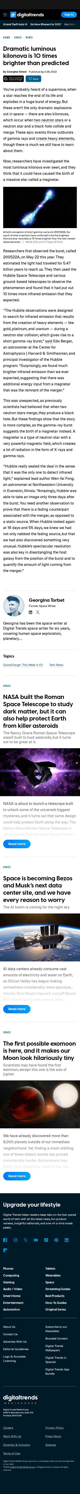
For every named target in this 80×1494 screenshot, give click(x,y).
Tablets (50, 1269)
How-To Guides (56, 1303)
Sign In (69, 15)
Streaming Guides (57, 1289)
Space (49, 1282)
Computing (11, 1276)
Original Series (55, 1310)
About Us (9, 1327)
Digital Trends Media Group (22, 1467)
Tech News (56, 665)
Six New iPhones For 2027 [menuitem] (45, 24)
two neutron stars (48, 119)
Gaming (8, 1282)
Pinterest (56, 1240)
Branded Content (56, 1338)
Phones (8, 1269)
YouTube (36, 1240)
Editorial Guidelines (16, 1349)
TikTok (46, 1240)
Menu (5, 14)
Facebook (5, 1240)
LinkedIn (66, 1240)
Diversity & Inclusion (16, 1445)
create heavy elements (55, 138)
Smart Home (11, 1296)
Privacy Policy (54, 1427)
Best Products (54, 1296)
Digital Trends (22, 19)
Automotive (11, 1310)
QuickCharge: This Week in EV (23, 665)
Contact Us (10, 1334)
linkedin (30, 612)
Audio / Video (12, 1289)
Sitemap (50, 1445)
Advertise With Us (15, 1341)
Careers (8, 1427)
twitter (37, 612)
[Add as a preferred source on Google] (13, 78)
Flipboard (5, 1250)
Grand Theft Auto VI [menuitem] (15, 24)
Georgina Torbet (17, 72)
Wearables (52, 1276)
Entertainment (13, 1303)
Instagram (15, 1240)
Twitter (26, 1240)
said (48, 341)
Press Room (53, 1436)
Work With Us (12, 1436)
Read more (16, 844)
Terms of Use (11, 1453)
